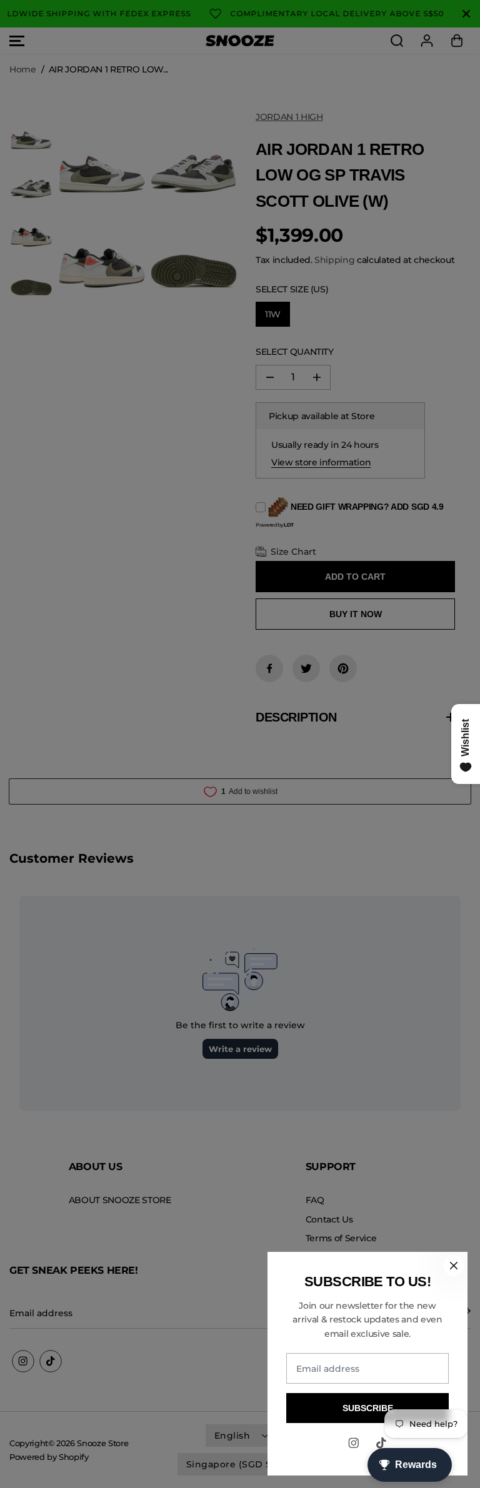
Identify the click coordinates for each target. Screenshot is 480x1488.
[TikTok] (381, 1443)
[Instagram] (354, 1443)
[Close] (454, 1265)
